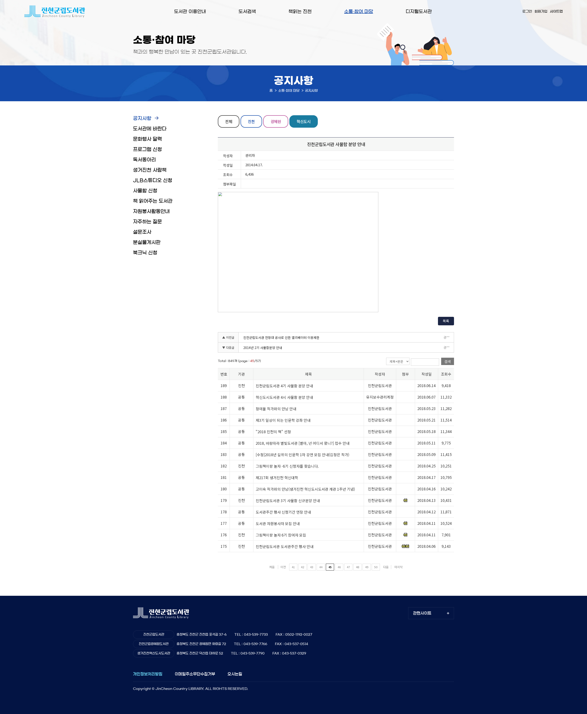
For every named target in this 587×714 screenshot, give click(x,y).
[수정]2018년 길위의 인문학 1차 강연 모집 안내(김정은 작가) (302, 454)
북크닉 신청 (145, 252)
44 (320, 567)
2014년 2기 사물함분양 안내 (262, 347)
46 (339, 567)
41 (293, 567)
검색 (447, 361)
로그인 (527, 11)
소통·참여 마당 (358, 11)
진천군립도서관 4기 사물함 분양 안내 (284, 385)
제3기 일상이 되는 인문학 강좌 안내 (283, 420)
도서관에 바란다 (149, 128)
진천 (251, 121)
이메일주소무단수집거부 (195, 674)
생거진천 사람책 (149, 170)
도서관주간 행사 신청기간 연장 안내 (283, 512)
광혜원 (276, 121)
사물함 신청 (145, 190)
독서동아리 (144, 159)
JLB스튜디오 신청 (152, 180)
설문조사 (142, 232)
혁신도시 (303, 121)
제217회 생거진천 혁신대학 (277, 477)
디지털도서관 (419, 11)
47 (348, 567)
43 (311, 567)
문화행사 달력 (147, 139)
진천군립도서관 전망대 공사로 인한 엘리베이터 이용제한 (281, 337)
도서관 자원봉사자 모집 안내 (278, 523)
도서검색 (247, 11)
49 (366, 567)
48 (357, 567)
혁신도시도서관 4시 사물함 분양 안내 (284, 397)
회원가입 (540, 11)
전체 (228, 121)
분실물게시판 (147, 242)
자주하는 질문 (147, 221)
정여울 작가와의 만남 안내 (276, 408)
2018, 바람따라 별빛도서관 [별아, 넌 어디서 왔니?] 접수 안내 (302, 443)
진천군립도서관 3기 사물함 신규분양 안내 (288, 500)
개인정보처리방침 (147, 674)
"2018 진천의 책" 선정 (273, 431)
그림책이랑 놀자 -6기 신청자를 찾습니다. (287, 466)
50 (375, 567)
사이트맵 (556, 11)
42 (302, 567)
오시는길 (234, 674)
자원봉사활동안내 (151, 211)
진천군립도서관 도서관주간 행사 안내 (284, 546)
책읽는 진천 (300, 11)
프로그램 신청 (147, 149)
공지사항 (142, 118)
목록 (446, 320)
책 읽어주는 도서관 (152, 201)
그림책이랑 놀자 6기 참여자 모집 (281, 535)
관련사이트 (422, 613)
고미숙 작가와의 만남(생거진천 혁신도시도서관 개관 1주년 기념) (305, 489)
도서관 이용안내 (190, 11)
